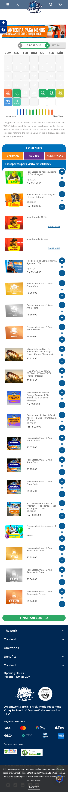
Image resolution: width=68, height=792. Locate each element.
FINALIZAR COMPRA (34, 618)
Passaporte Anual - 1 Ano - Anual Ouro (40, 284)
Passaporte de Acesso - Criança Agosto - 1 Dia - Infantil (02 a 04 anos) (38, 395)
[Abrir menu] (8, 4)
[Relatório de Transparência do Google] (10, 752)
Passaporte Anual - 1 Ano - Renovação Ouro (40, 549)
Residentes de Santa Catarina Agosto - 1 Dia (42, 262)
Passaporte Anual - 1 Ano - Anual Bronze (40, 328)
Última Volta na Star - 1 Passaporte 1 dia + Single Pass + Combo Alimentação (40, 351)
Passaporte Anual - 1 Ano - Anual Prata (40, 306)
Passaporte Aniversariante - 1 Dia (41, 527)
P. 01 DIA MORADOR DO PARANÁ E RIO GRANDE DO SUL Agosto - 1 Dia (41, 506)
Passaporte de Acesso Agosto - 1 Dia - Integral (41, 173)
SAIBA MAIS (54, 226)
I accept (34, 787)
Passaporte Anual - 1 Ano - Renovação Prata (40, 571)
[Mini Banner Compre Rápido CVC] (34, 31)
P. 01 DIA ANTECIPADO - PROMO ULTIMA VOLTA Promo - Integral (39, 373)
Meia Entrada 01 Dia (37, 217)
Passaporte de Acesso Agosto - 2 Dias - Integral (41, 195)
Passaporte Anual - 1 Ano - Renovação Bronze (40, 592)
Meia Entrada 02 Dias (37, 239)
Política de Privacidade (39, 773)
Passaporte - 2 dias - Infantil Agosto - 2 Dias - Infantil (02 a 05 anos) (41, 418)
